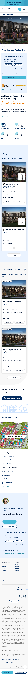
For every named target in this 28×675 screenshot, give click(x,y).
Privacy (3, 589)
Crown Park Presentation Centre (13, 56)
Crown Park (10, 18)
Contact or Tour (20, 201)
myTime (3, 568)
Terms (3, 592)
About (16, 564)
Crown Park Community (8, 187)
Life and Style (5, 577)
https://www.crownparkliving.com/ (14, 553)
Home (3, 18)
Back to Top (14, 601)
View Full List (5, 486)
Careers (17, 566)
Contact (17, 568)
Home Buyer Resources (7, 578)
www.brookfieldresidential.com (8, 662)
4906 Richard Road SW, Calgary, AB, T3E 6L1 (11, 659)
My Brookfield (18, 577)
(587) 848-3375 (18, 64)
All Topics (4, 580)
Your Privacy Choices (20, 589)
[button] (14, 183)
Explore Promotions (14, 4)
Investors (17, 570)
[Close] (25, 3)
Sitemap (4, 587)
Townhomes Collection (9, 186)
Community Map (8, 14)
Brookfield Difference (7, 564)
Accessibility (18, 592)
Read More (4, 116)
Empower (4, 566)
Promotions (4, 570)
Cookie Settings (19, 587)
